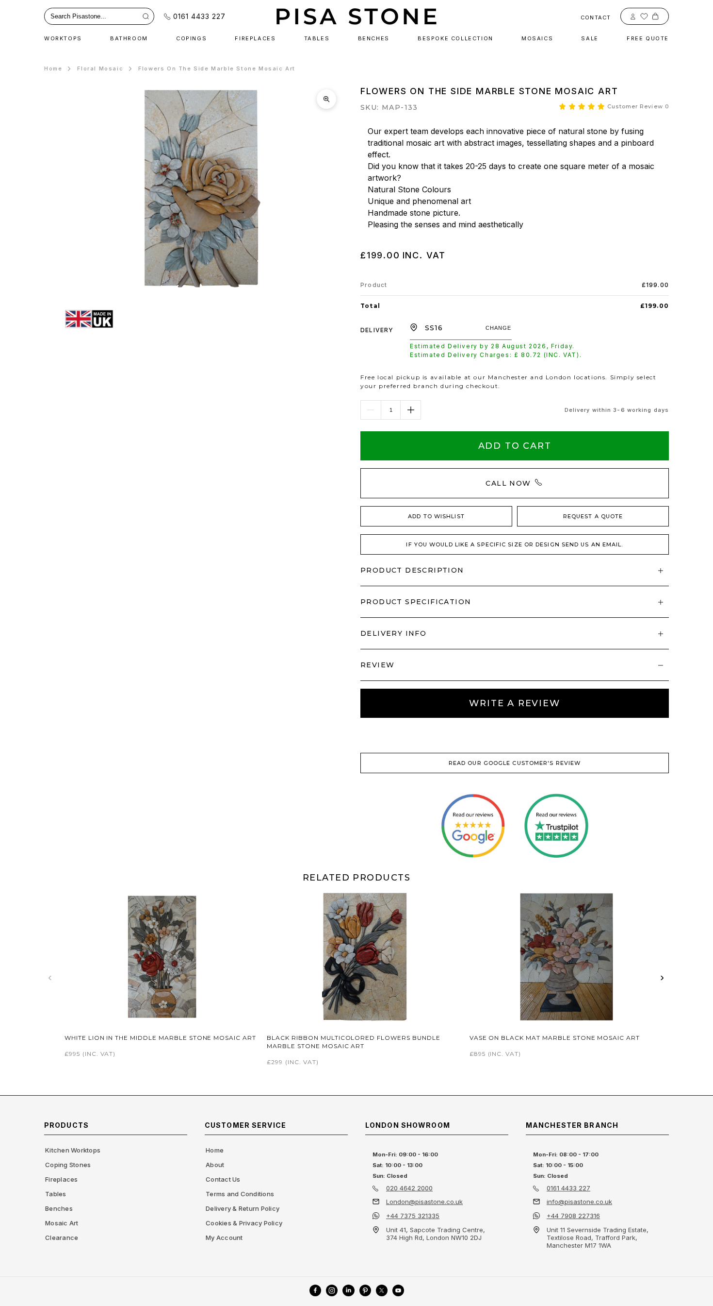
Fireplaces (61, 1179)
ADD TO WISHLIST (436, 516)
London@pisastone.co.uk (424, 1201)
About (215, 1165)
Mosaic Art (62, 1223)
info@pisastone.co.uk (579, 1201)
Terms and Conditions (240, 1194)
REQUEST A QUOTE (593, 516)
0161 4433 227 (199, 16)
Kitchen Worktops (72, 1150)
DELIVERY (377, 330)
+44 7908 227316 (573, 1216)
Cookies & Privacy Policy (244, 1223)
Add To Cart (514, 446)
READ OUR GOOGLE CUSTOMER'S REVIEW (515, 763)
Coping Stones (68, 1165)
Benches (59, 1208)
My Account (224, 1237)
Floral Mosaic (100, 68)
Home (53, 68)
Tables (55, 1194)
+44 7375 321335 (412, 1216)
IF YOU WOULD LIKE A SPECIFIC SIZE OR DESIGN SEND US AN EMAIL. (514, 544)
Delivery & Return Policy (242, 1208)
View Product (162, 1003)
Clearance (61, 1237)
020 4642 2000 (409, 1188)
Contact (596, 17)
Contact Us (223, 1179)
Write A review (514, 703)
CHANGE (499, 328)
